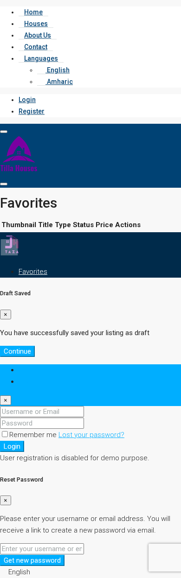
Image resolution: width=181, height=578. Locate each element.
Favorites (33, 271)
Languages (41, 58)
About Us (37, 35)
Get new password (32, 560)
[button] (90, 572)
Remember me (33, 435)
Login (27, 99)
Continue (17, 351)
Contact (35, 47)
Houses (36, 23)
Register (32, 111)
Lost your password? (91, 435)
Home (33, 12)
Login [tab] (27, 370)
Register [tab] (32, 381)
